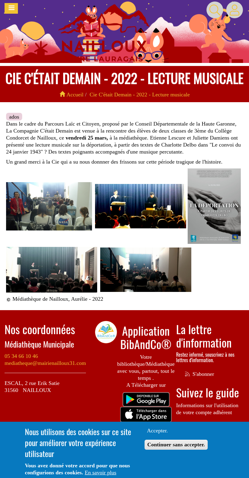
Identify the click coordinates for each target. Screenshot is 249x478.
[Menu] (11, 8)
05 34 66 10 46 (21, 356)
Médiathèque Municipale (39, 344)
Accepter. (157, 431)
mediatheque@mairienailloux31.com (45, 363)
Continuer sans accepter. (176, 445)
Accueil (74, 95)
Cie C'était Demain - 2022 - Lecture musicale (140, 95)
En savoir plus (100, 472)
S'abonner (202, 374)
